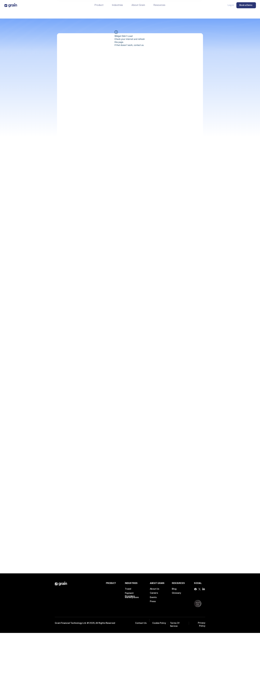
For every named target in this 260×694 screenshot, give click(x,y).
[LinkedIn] (203, 589)
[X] (199, 589)
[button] (117, 5)
